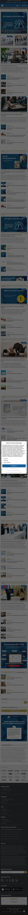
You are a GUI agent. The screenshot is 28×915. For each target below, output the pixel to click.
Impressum (20, 472)
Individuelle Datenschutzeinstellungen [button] (14, 470)
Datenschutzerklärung (14, 472)
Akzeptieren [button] (14, 465)
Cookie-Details (8, 472)
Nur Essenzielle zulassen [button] (14, 468)
